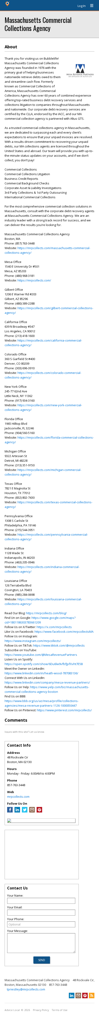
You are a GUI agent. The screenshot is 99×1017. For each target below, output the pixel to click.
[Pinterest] (39, 811)
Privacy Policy (41, 1010)
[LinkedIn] (17, 811)
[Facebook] (10, 811)
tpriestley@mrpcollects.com (26, 989)
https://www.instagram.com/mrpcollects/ (33, 641)
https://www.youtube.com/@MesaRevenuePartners (41, 655)
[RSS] (91, 995)
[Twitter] (24, 811)
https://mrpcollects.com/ (34, 280)
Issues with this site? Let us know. (25, 731)
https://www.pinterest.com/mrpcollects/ (64, 710)
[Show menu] (90, 6)
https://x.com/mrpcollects (54, 627)
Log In (82, 6)
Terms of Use (59, 1010)
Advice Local (12, 1010)
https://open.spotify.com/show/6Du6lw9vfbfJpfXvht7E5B (44, 664)
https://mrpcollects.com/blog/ (46, 613)
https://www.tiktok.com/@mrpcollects (59, 645)
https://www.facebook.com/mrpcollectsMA (64, 631)
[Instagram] (32, 811)
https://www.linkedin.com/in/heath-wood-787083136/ (41, 673)
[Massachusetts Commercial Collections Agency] (9, 821)
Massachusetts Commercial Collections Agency (38, 24)
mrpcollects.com (18, 796)
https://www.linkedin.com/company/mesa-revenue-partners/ (47, 682)
